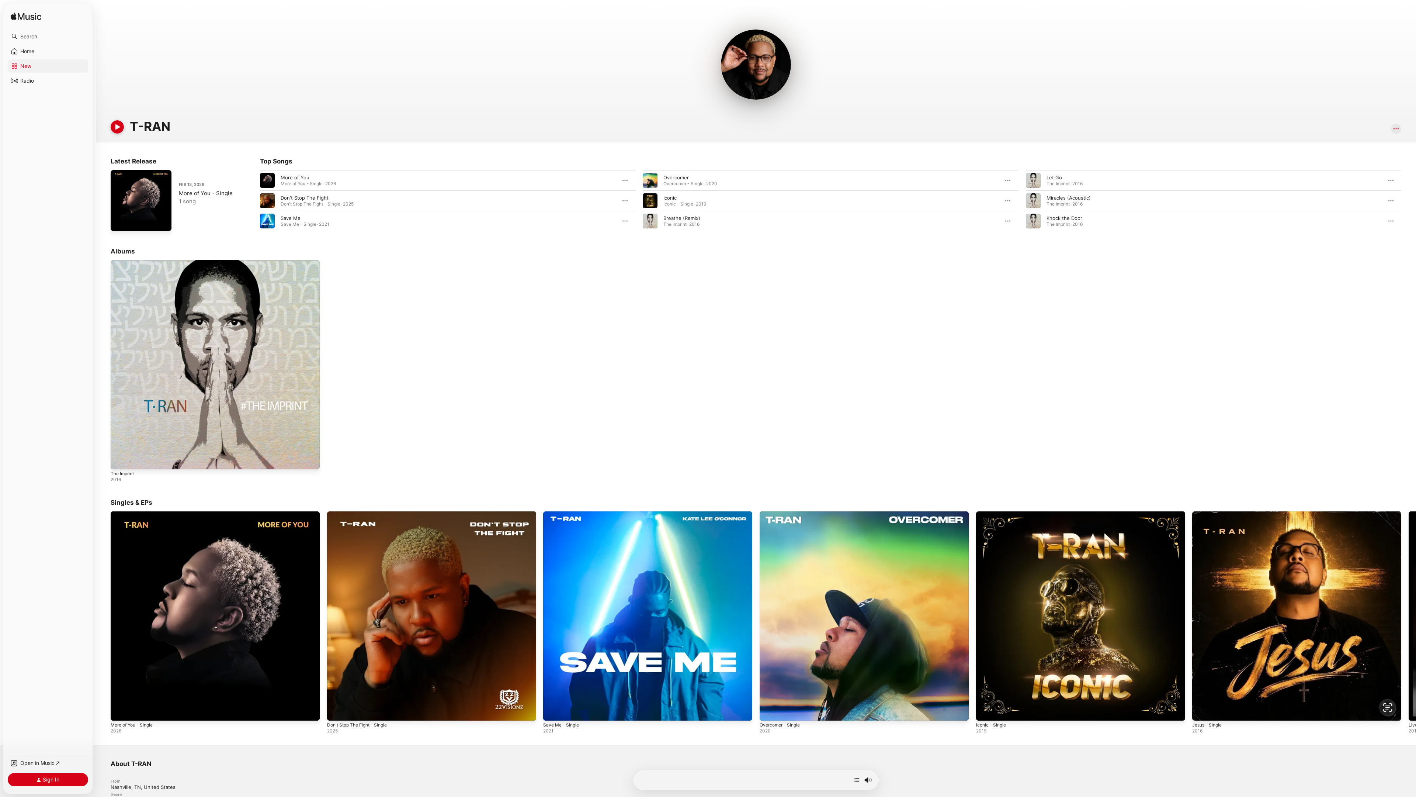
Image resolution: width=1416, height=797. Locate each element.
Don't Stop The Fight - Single (360, 514)
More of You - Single (206, 193)
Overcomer (676, 177)
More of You (295, 177)
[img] (26, 17)
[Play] (117, 127)
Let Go (1054, 177)
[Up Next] (856, 780)
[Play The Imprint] (119, 460)
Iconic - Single (992, 514)
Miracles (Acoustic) (1069, 198)
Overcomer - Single (782, 514)
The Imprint (124, 263)
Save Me (291, 218)
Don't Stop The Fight (305, 198)
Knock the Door (1064, 218)
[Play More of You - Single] (119, 221)
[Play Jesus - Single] (1201, 711)
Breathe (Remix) (681, 218)
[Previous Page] (252, 200)
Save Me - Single (562, 514)
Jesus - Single (1208, 514)
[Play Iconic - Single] (985, 711)
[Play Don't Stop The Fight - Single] (336, 711)
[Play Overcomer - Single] (768, 711)
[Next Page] (1408, 200)
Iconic (670, 198)
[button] (48, 36)
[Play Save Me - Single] (552, 711)
